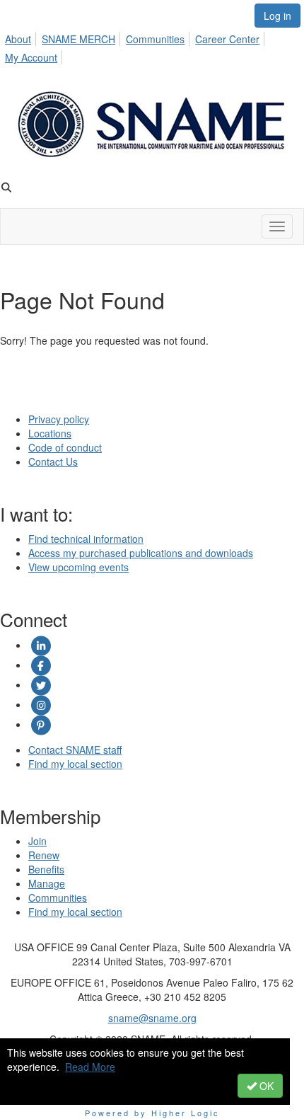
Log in (277, 15)
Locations (49, 433)
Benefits (46, 869)
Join (37, 841)
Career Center (227, 39)
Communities (155, 39)
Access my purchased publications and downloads (140, 553)
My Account (31, 57)
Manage (46, 883)
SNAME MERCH (78, 39)
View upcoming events (78, 567)
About (18, 39)
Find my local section (75, 764)
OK (265, 1086)
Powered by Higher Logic (152, 1112)
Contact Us (53, 461)
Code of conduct (65, 447)
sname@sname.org (152, 1018)
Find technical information (86, 539)
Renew (43, 855)
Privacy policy (58, 419)
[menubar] (152, 46)
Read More (90, 1067)
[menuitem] (22, 37)
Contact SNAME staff (75, 749)
